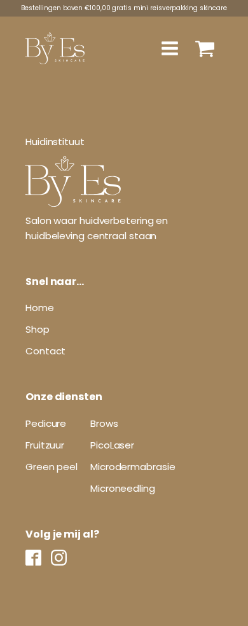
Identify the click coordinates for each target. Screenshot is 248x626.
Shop (37, 329)
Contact (45, 351)
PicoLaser (112, 445)
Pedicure (45, 423)
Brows (104, 423)
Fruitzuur (44, 445)
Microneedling (122, 488)
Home (39, 307)
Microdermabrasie (132, 466)
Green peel (51, 466)
